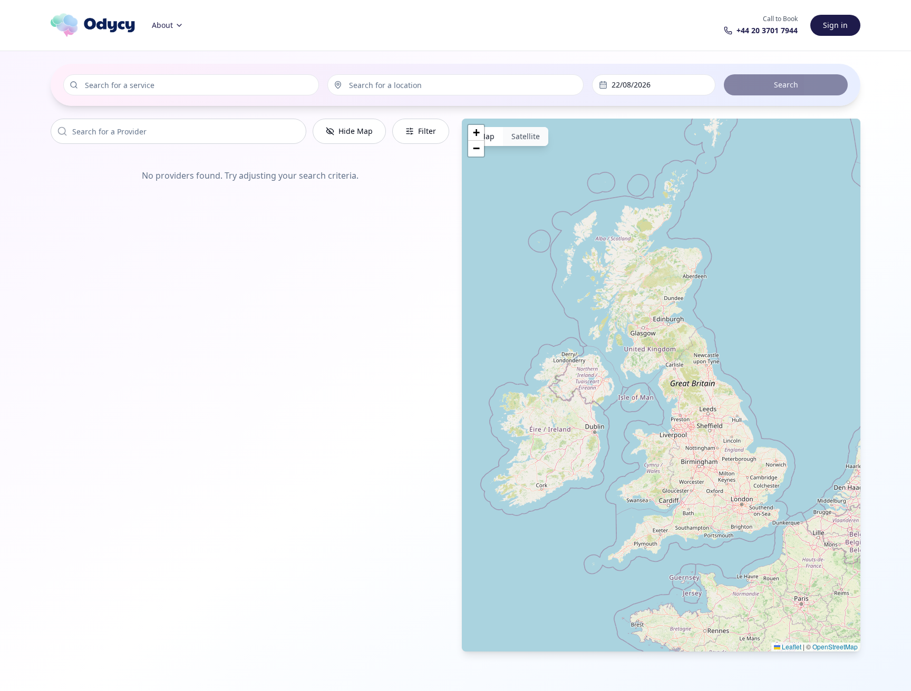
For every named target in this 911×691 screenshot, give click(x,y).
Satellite (525, 136)
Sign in (835, 25)
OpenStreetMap (835, 646)
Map (487, 136)
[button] (476, 133)
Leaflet (790, 646)
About (162, 25)
